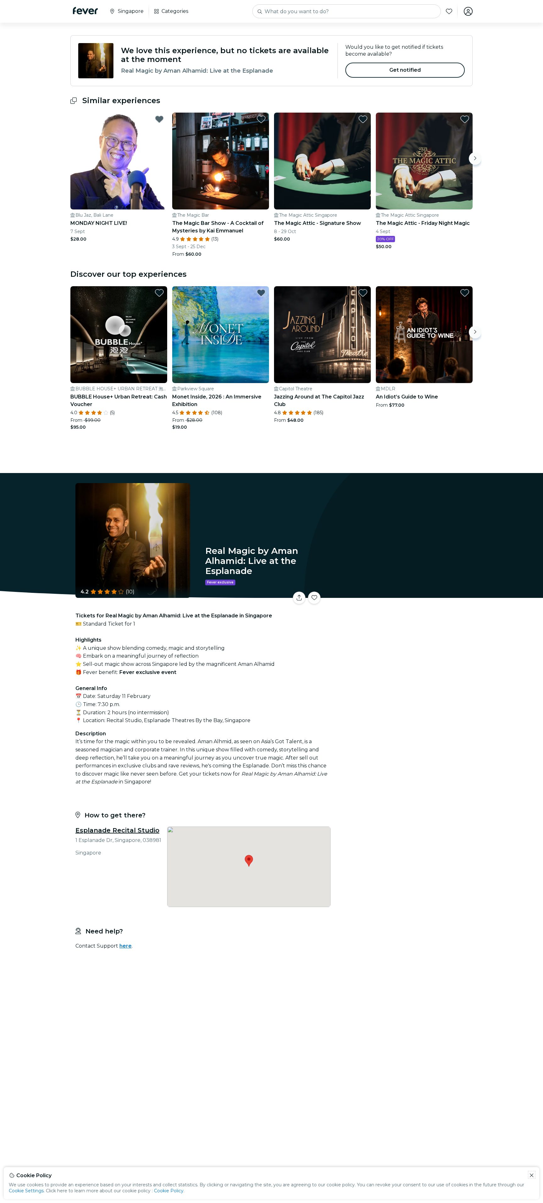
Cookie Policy (169, 1191)
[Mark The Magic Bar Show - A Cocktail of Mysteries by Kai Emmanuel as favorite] (261, 119)
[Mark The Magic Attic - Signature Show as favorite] (363, 119)
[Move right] (475, 158)
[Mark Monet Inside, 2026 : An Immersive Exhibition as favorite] (261, 293)
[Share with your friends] (299, 598)
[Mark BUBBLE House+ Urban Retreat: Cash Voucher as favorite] (159, 293)
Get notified (405, 70)
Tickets (403, 594)
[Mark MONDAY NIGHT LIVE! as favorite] (159, 119)
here (125, 946)
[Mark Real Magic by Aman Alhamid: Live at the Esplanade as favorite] (314, 598)
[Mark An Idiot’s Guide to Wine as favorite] (465, 293)
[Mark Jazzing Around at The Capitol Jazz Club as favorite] (363, 293)
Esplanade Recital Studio (117, 830)
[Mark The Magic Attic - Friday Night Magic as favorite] (465, 119)
